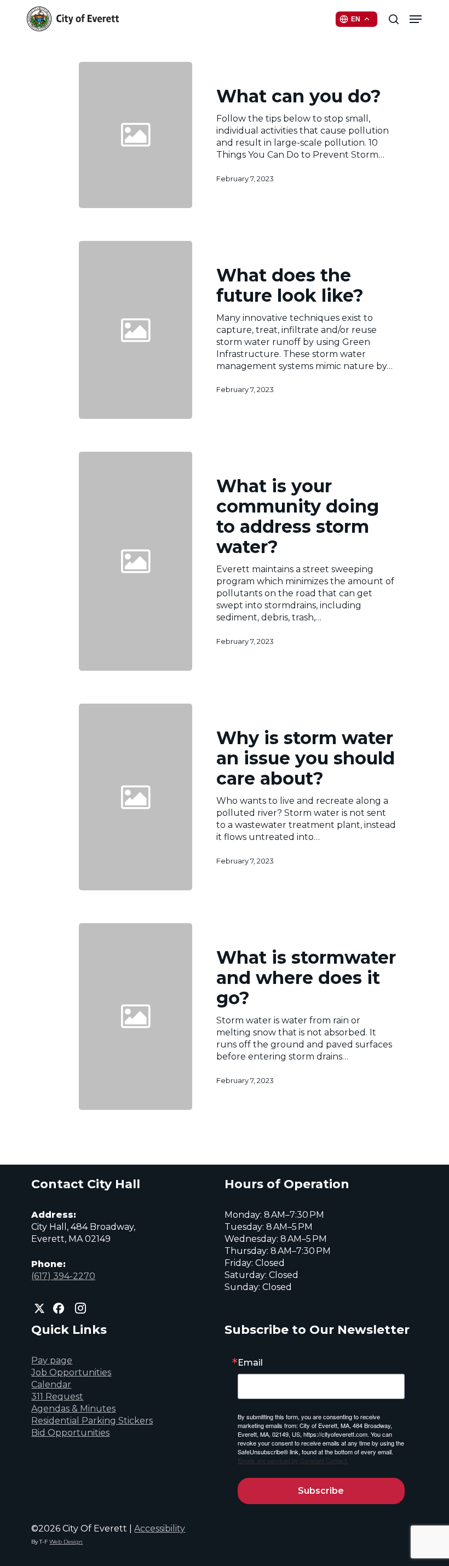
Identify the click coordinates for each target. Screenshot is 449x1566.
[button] (416, 19)
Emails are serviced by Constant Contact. (293, 1460)
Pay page (51, 1360)
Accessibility (159, 1528)
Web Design (66, 1541)
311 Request (57, 1396)
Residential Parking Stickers (92, 1420)
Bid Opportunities (70, 1432)
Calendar (51, 1384)
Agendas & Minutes (73, 1408)
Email (250, 1362)
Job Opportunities (71, 1372)
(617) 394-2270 (63, 1276)
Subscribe (321, 1491)
